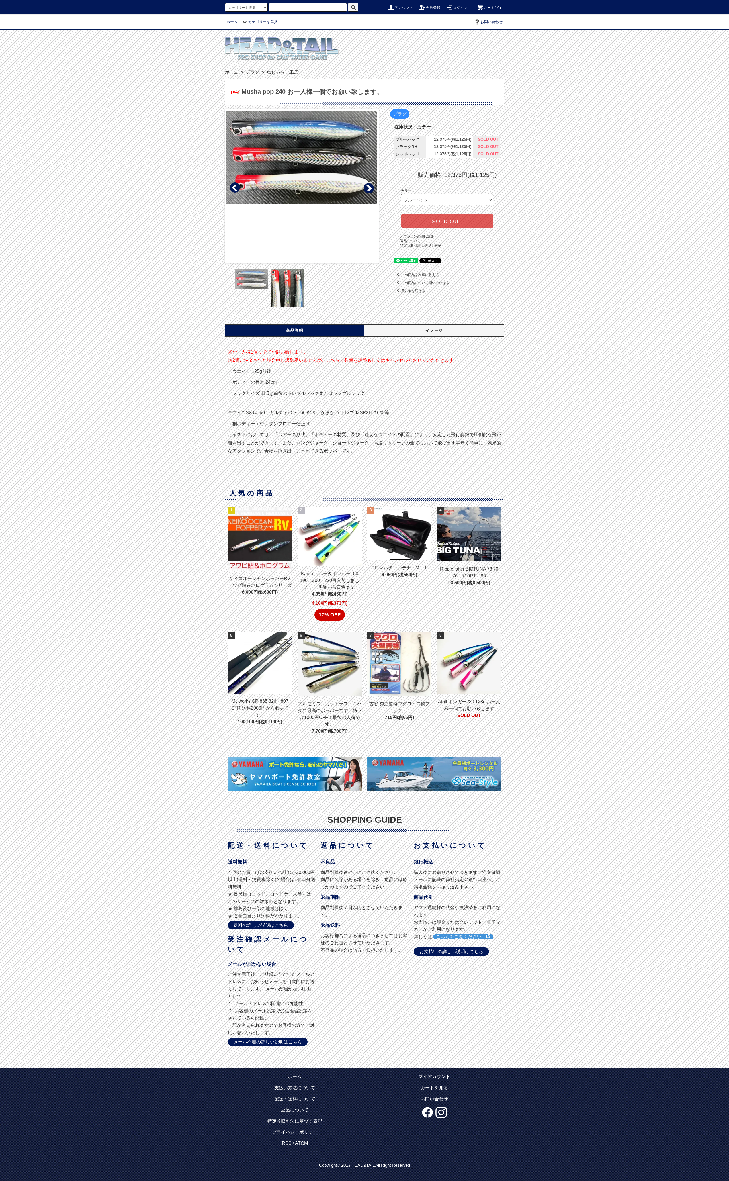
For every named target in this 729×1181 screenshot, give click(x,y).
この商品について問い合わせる (425, 283)
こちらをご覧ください (461, 936)
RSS (287, 1143)
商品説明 (295, 330)
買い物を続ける (413, 291)
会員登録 (433, 8)
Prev (235, 188)
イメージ (434, 330)
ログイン (460, 8)
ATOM (301, 1143)
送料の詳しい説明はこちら (261, 925)
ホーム (231, 22)
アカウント (403, 8)
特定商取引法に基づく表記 (420, 246)
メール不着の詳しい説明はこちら (268, 1041)
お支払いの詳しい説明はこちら (451, 951)
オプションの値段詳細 (417, 236)
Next (368, 188)
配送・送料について (294, 1098)
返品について (410, 241)
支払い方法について (294, 1087)
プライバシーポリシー (295, 1132)
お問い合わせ (491, 22)
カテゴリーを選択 (263, 22)
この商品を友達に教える (420, 275)
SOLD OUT (447, 221)
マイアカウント (434, 1076)
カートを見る (434, 1087)
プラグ (252, 72)
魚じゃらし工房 (281, 72)
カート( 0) (492, 8)
